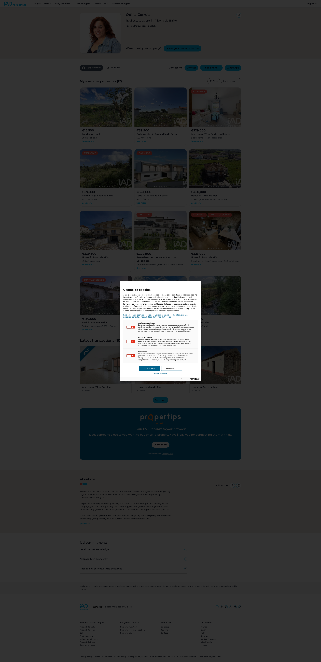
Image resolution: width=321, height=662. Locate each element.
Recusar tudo (171, 368)
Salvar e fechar (160, 374)
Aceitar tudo (149, 368)
